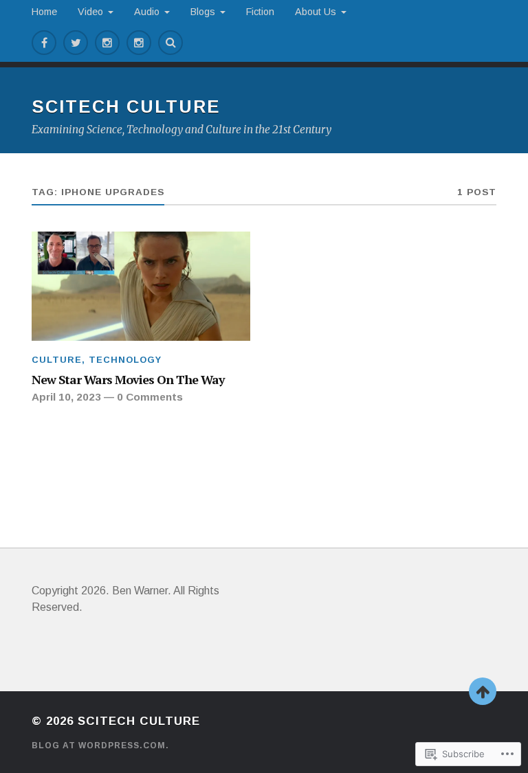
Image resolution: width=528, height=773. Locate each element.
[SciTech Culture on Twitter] (75, 42)
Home (44, 11)
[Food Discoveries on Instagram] (138, 42)
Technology (125, 360)
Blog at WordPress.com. (100, 745)
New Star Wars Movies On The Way (128, 379)
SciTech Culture (126, 106)
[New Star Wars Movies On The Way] (141, 286)
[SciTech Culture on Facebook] (44, 42)
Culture (57, 360)
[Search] (170, 42)
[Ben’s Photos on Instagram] (107, 42)
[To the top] (482, 691)
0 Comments (150, 397)
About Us (315, 11)
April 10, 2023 (66, 397)
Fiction (260, 11)
